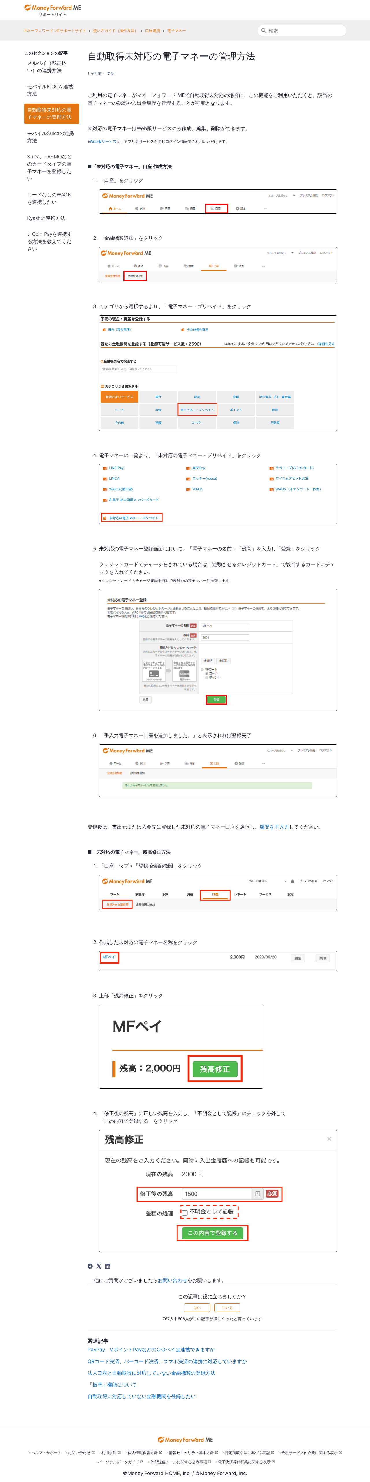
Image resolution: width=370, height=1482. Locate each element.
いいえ (227, 1307)
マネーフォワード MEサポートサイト (54, 30)
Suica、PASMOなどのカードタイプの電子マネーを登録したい (49, 168)
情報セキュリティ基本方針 (191, 1452)
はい (197, 1307)
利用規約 (108, 1452)
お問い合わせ (172, 1280)
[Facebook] (90, 1266)
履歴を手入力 (274, 827)
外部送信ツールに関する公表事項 (179, 1461)
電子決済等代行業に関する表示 (244, 1461)
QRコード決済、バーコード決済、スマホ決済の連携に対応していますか (167, 1361)
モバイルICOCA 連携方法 (50, 90)
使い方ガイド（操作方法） (115, 30)
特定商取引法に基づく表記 (247, 1452)
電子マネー (176, 30)
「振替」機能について (112, 1385)
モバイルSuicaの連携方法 (50, 137)
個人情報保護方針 (143, 1452)
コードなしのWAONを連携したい (49, 198)
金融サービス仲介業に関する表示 (309, 1452)
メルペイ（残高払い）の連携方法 (46, 67)
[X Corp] (98, 1266)
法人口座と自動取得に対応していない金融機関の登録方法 (151, 1373)
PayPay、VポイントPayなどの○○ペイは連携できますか (151, 1349)
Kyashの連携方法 (46, 218)
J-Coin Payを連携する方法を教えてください (49, 241)
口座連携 (152, 30)
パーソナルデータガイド (118, 1461)
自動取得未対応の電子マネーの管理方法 (49, 113)
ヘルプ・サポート (46, 1452)
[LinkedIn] (107, 1266)
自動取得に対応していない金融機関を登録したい (142, 1396)
